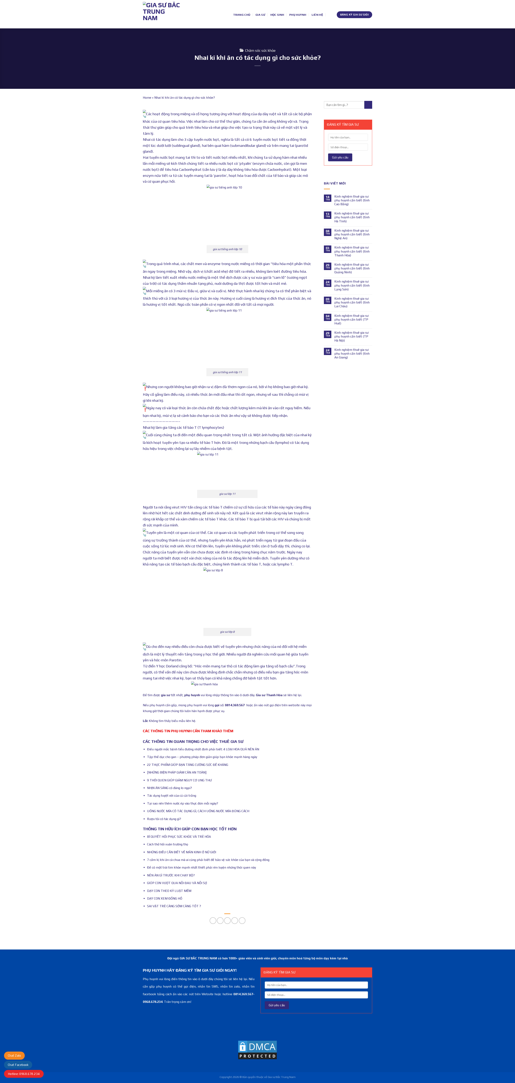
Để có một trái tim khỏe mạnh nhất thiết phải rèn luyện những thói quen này (201, 867)
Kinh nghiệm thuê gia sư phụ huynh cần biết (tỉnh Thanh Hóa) (352, 251)
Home (147, 97)
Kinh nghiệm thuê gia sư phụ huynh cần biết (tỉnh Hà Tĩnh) (352, 217)
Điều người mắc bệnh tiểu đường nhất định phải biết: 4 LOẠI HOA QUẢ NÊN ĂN (203, 749)
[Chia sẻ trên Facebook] (213, 920)
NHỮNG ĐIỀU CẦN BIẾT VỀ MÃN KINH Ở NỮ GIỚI (181, 852)
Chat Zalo (14, 1055)
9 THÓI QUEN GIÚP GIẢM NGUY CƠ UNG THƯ (179, 780)
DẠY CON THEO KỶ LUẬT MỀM (169, 891)
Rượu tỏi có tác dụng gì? (164, 819)
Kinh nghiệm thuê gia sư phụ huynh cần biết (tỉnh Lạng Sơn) (352, 285)
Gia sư (260, 14)
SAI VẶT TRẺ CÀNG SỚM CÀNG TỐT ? (174, 906)
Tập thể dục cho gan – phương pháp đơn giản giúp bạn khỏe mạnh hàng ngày (202, 757)
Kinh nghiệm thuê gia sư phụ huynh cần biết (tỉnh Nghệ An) (352, 234)
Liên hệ (317, 14)
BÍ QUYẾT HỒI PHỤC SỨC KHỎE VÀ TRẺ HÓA (179, 837)
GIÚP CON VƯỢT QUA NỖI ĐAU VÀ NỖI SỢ (177, 883)
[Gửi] (368, 105)
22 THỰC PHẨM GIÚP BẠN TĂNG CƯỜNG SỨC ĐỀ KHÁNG (187, 765)
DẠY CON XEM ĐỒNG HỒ (164, 898)
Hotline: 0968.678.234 (24, 1074)
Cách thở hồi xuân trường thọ (167, 844)
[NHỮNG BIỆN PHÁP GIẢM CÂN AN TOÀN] (176, 772)
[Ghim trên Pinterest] (234, 920)
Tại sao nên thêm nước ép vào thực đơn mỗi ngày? (182, 803)
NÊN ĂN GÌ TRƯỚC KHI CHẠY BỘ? (171, 875)
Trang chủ (241, 14)
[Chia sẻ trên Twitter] (220, 920)
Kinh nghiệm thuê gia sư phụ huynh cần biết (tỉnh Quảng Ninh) (352, 268)
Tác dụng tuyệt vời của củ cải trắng (171, 795)
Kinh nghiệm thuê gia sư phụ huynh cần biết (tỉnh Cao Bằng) (352, 200)
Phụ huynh (297, 14)
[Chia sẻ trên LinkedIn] (242, 920)
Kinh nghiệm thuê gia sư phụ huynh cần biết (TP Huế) (351, 319)
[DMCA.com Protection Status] (257, 1050)
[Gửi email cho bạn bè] (227, 920)
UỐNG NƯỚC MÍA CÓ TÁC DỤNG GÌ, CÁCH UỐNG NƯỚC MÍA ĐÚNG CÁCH (198, 811)
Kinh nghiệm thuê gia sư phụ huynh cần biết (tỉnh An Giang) (352, 353)
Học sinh (277, 14)
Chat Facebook (18, 1064)
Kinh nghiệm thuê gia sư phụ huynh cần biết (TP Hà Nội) (351, 336)
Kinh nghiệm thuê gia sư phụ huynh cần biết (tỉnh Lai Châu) (352, 302)
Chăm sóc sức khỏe (260, 50)
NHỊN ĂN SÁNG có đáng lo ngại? (169, 788)
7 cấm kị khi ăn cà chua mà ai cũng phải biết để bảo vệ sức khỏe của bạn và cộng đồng (208, 860)
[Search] (330, 15)
